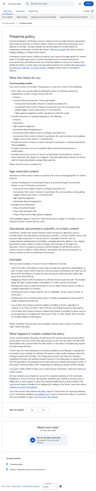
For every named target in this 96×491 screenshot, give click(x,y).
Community (20, 11)
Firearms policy (16, 464)
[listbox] (50, 486)
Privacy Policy (16, 486)
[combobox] (52, 3)
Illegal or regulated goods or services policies (27, 469)
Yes (32, 410)
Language (48, 483)
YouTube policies (13, 458)
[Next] (91, 17)
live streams (60, 49)
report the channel (50, 397)
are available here (41, 394)
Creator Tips (33, 11)
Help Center (7, 11)
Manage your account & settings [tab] (43, 17)
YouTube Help (14, 4)
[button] (4, 4)
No (43, 410)
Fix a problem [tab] (7, 17)
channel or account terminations (23, 387)
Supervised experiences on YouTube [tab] (74, 17)
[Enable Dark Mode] (60, 486)
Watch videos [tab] (22, 17)
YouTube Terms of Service (31, 486)
